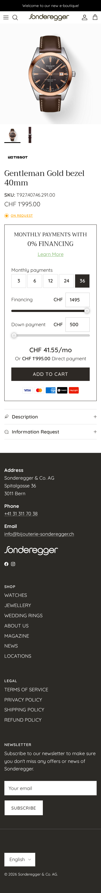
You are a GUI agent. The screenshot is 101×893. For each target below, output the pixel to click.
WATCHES (15, 595)
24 (66, 281)
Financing (22, 299)
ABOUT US (16, 626)
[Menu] (6, 17)
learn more (51, 254)
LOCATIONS (17, 656)
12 (50, 281)
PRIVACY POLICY (23, 700)
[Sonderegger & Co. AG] (49, 17)
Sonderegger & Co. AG (37, 874)
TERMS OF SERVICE (26, 689)
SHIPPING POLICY (24, 710)
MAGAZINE (16, 636)
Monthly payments (32, 270)
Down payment (28, 324)
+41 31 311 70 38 (21, 513)
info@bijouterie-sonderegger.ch (39, 534)
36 (82, 281)
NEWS (11, 646)
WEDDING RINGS (23, 615)
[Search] (18, 17)
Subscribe (23, 808)
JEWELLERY (17, 605)
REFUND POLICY (22, 720)
